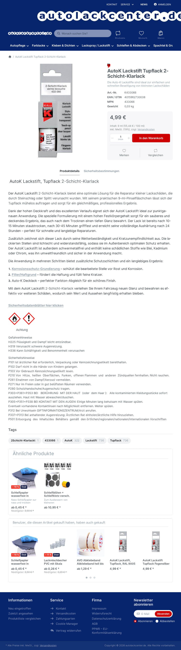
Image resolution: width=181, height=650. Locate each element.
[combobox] (82, 33)
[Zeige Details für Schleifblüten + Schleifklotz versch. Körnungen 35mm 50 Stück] (57, 475)
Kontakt (112, 4)
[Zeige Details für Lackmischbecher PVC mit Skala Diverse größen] (57, 543)
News (144, 4)
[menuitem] (19, 46)
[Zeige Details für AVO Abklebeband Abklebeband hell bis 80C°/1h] (90, 543)
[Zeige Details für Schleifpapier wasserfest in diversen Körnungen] (25, 475)
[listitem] (55, 110)
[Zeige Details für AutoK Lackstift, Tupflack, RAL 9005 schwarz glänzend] (123, 543)
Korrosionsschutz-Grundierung (36, 269)
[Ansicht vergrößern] (55, 110)
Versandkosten (146, 129)
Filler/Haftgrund (24, 274)
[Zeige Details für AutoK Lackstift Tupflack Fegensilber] (156, 543)
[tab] (70, 171)
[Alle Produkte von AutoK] (108, 65)
